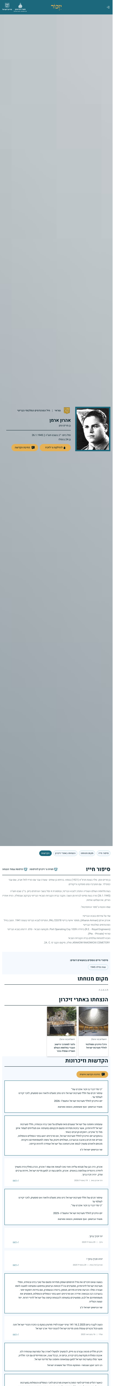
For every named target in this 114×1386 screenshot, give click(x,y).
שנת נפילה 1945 (98, 967)
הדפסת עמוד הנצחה (12, 869)
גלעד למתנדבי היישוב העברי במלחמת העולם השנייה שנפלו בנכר (64, 1048)
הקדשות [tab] (45, 853)
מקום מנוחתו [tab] (87, 853)
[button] (24, 447)
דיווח (15, 1180)
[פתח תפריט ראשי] (108, 7)
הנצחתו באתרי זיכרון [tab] (65, 853)
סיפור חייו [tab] (104, 853)
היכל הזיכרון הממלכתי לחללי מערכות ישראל (96, 1046)
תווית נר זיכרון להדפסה (41, 869)
